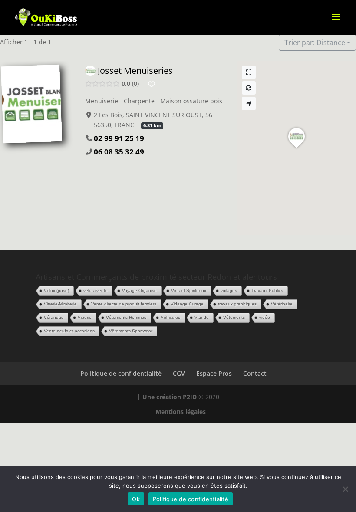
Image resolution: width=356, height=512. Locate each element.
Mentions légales (180, 411)
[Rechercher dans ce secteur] (249, 88)
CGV (179, 373)
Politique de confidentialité (121, 373)
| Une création (160, 397)
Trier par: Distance (314, 42)
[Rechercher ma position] (249, 103)
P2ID (190, 397)
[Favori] (151, 84)
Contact (255, 373)
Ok (136, 499)
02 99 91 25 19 (119, 138)
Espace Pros (214, 373)
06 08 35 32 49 (119, 152)
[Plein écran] (249, 72)
